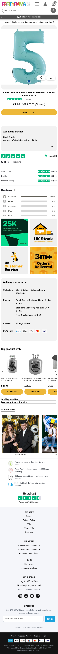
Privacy (13, 636)
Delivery (29, 516)
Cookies (37, 636)
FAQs (29, 524)
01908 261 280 (31, 581)
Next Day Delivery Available (30, 17)
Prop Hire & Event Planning (29, 553)
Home (7, 22)
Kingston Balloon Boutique (29, 549)
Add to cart (12, 391)
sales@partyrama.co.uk (30, 585)
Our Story (29, 532)
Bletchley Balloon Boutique (29, 545)
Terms (45, 636)
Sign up (50, 618)
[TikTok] (38, 596)
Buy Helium (29, 564)
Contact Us (29, 528)
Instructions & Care (29, 568)
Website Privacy (24, 636)
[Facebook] (26, 596)
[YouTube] (32, 596)
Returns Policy (29, 520)
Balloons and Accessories (24, 22)
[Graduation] (20, 434)
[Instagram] (20, 596)
